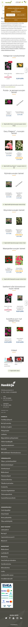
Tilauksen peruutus (7, 483)
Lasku (3, 571)
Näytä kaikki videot (15, 370)
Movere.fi (4, 541)
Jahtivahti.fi (5, 530)
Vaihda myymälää (21, 15)
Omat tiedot (5, 514)
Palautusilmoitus (6, 480)
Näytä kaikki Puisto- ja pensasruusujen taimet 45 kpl (15, 124)
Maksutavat (5, 472)
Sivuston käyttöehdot (8, 491)
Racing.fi (4, 533)
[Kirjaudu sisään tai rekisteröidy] (22, 2)
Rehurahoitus (5, 568)
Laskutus (4, 434)
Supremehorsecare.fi (7, 537)
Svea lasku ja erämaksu (8, 560)
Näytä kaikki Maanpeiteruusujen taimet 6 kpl (15, 279)
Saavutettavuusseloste (8, 498)
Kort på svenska (6, 423)
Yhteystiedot (5, 431)
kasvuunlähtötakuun (10, 87)
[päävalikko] (2, 2)
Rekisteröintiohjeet (7, 465)
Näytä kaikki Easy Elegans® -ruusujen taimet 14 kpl (14, 167)
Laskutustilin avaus (7, 575)
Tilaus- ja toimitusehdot (8, 461)
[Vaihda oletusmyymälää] (20, 2)
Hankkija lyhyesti (6, 420)
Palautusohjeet (6, 476)
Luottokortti (5, 553)
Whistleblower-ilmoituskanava (11, 453)
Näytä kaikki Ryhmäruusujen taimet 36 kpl (14, 204)
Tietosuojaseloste (6, 494)
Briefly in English (6, 427)
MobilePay (4, 557)
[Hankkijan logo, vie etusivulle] (9, 2)
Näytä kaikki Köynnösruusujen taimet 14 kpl (14, 243)
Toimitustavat (5, 469)
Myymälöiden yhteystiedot (9, 438)
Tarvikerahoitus (6, 564)
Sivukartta (4, 487)
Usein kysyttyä (5, 510)
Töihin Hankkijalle (7, 442)
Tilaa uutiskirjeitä (6, 521)
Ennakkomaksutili (6, 579)
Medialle (4, 449)
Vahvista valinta (10, 15)
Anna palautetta (6, 517)
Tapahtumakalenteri (7, 445)
